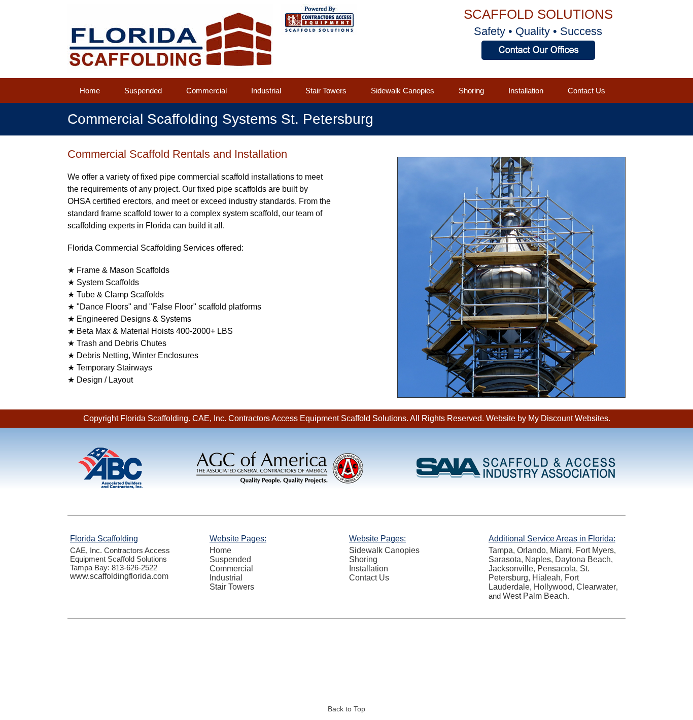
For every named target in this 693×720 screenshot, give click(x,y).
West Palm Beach (535, 596)
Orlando (531, 550)
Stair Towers (325, 90)
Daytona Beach (583, 559)
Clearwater (596, 586)
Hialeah (546, 577)
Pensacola (556, 568)
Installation (525, 90)
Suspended (143, 90)
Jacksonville (511, 568)
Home (90, 90)
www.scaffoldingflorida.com (119, 576)
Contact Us (586, 90)
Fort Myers (595, 550)
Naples (538, 559)
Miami (561, 550)
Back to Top (346, 709)
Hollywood (553, 586)
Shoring (471, 90)
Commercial (206, 90)
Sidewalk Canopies (402, 90)
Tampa (501, 550)
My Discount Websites (568, 418)
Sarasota (505, 559)
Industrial (266, 90)
